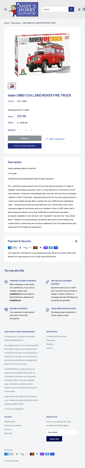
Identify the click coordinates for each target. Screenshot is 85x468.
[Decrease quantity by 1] (19, 130)
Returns (8, 429)
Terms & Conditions (13, 425)
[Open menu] (5, 9)
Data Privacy (9, 421)
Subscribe (54, 439)
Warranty (8, 433)
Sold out (24, 138)
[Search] (71, 9)
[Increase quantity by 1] (31, 130)
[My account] (79, 9)
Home (6, 23)
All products (16, 23)
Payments (50, 340)
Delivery (50, 344)
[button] (41, 146)
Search (49, 348)
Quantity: (12, 130)
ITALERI (11, 101)
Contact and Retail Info (56, 336)
